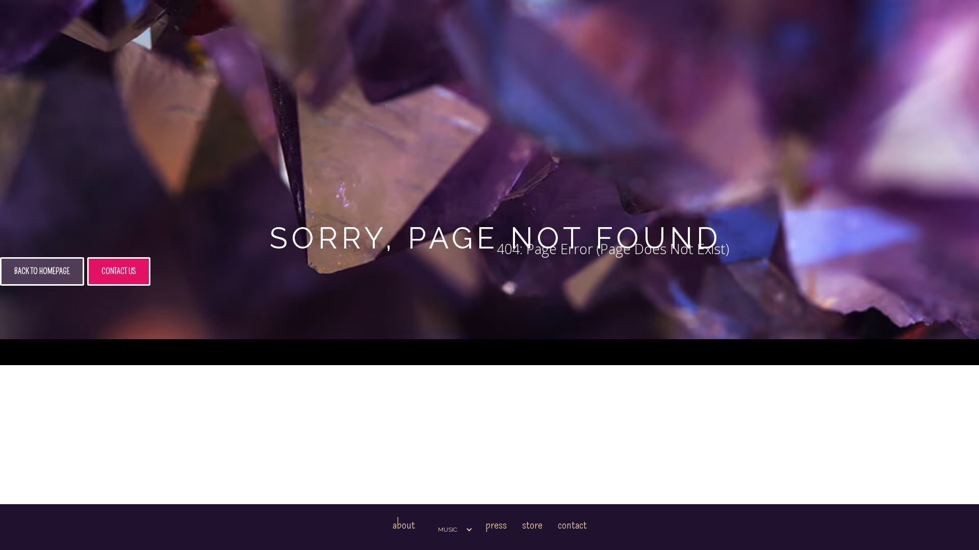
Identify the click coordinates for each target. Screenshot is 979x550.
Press (496, 524)
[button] (450, 529)
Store (532, 524)
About (404, 524)
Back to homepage (42, 271)
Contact (572, 524)
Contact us (118, 271)
